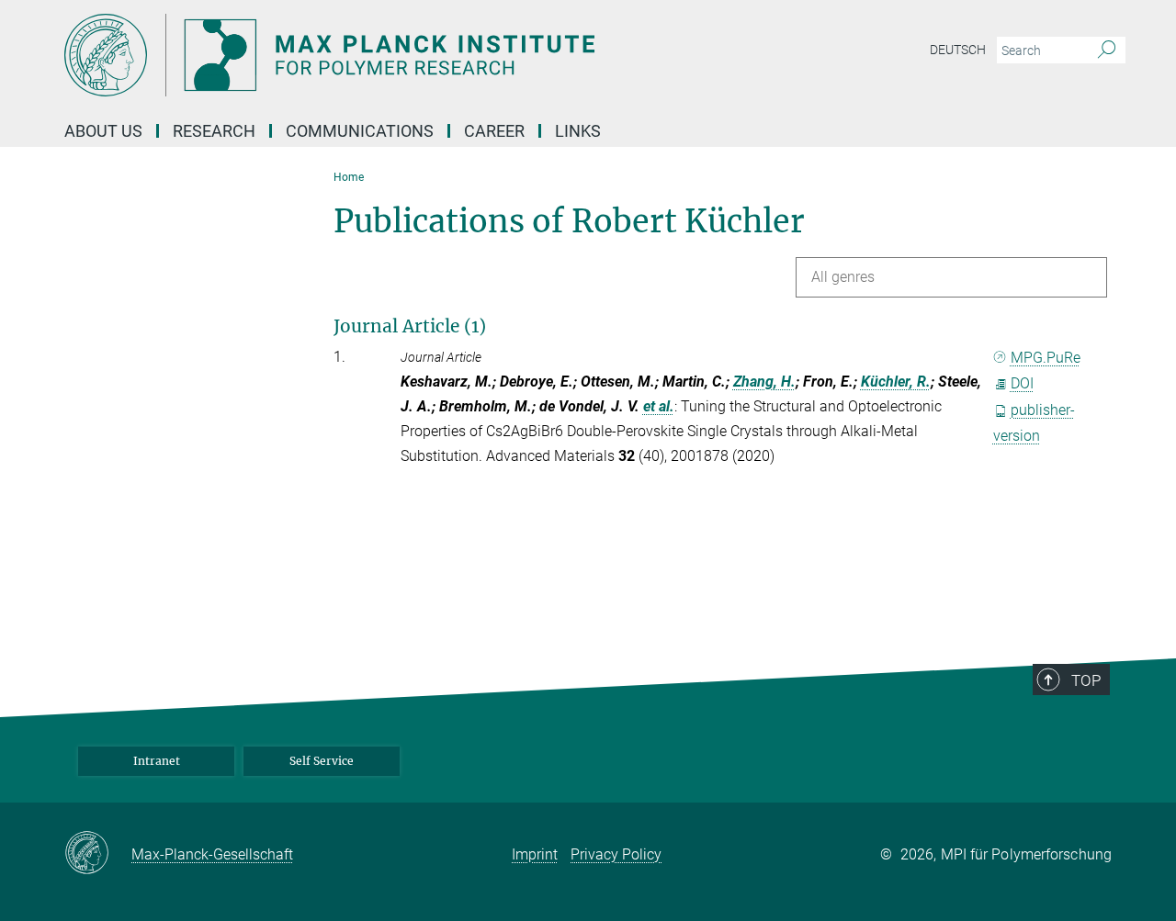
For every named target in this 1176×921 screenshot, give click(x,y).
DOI (1022, 383)
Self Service (321, 761)
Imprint (535, 854)
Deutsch (958, 49)
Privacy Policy (616, 854)
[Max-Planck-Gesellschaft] (97, 854)
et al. (658, 406)
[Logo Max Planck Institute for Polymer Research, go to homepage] (408, 55)
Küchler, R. (896, 381)
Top (1086, 680)
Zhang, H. (764, 381)
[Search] (1106, 50)
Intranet (156, 761)
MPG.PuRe (1045, 357)
